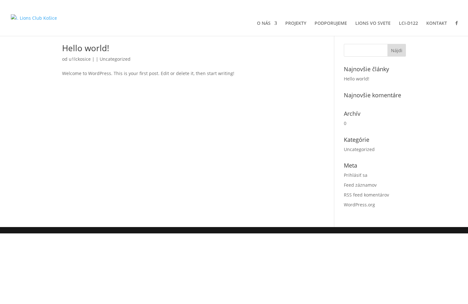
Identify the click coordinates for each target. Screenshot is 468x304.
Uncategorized (115, 59)
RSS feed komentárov (366, 195)
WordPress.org (359, 205)
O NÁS (264, 23)
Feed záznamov (360, 185)
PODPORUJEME (331, 23)
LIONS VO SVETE (373, 23)
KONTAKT (436, 23)
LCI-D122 (408, 23)
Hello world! (85, 48)
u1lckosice (80, 59)
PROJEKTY (295, 23)
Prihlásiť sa (355, 175)
